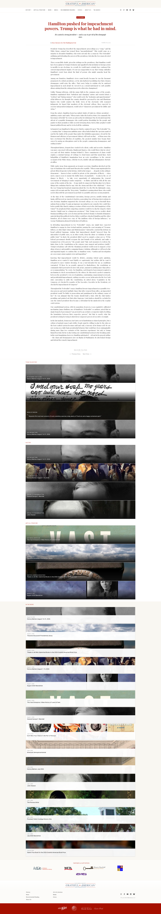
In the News (80, 17)
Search (97, 10)
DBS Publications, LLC (129, 897)
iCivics (80, 10)
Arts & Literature (39, 10)
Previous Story (75, 354)
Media (56, 10)
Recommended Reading (68, 10)
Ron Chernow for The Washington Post (64, 43)
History (28, 10)
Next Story (86, 354)
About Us (88, 10)
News (49, 10)
